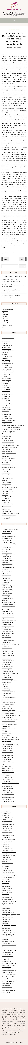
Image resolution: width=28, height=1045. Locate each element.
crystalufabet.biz (6, 409)
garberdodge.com (7, 832)
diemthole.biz (5, 894)
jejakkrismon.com (7, 892)
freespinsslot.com (7, 597)
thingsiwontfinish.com (8, 801)
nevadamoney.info (7, 937)
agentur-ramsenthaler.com (9, 681)
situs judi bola (5, 1014)
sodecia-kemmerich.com (9, 728)
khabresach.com (6, 985)
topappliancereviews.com (9, 979)
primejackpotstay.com (8, 788)
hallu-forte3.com (6, 954)
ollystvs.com (5, 646)
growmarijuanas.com (8, 617)
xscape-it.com (6, 438)
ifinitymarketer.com (7, 768)
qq (2, 327)
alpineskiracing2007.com (9, 963)
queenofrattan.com (7, 653)
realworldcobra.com (7, 666)
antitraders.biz (6, 434)
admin (19, 47)
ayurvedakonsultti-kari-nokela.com (11, 433)
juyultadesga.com (7, 451)
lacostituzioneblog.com (8, 496)
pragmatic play (5, 1016)
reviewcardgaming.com (8, 710)
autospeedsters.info (7, 670)
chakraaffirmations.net (8, 571)
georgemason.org (7, 531)
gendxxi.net (5, 686)
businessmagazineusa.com (9, 697)
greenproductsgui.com (8, 604)
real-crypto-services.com (9, 453)
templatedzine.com (7, 478)
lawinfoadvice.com (7, 480)
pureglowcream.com (8, 912)
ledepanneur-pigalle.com (9, 941)
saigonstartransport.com (9, 925)
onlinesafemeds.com (7, 371)
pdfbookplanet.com (7, 651)
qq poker (11, 1029)
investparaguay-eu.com (8, 458)
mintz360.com (6, 582)
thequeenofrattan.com (8, 655)
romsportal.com (6, 795)
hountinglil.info (6, 569)
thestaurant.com (6, 743)
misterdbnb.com (6, 733)
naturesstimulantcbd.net (9, 515)
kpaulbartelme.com (7, 717)
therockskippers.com (8, 958)
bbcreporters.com (7, 422)
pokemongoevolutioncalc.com (10, 783)
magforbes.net (6, 857)
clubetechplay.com (7, 757)
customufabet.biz (7, 403)
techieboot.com (6, 349)
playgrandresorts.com (8, 794)
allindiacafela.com (7, 961)
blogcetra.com (6, 642)
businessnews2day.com (8, 702)
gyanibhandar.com (7, 372)
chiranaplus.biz (6, 947)
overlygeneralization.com (9, 620)
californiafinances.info (8, 934)
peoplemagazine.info (8, 340)
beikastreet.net (6, 813)
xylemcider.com (6, 506)
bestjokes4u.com (6, 573)
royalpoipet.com (6, 741)
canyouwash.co (6, 343)
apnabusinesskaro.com (8, 990)
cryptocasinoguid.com (8, 423)
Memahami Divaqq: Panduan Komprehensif (14, 276)
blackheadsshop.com (8, 713)
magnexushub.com (7, 363)
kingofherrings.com (7, 903)
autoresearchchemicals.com (10, 989)
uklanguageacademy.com (9, 534)
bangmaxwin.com (7, 926)
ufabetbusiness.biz (7, 385)
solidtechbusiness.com (8, 708)
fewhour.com (5, 609)
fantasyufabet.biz (6, 380)
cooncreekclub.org (7, 819)
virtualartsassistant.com (8, 721)
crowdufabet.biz (6, 414)
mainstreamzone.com (8, 615)
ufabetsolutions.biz (7, 394)
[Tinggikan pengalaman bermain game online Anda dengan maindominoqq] (23, 259)
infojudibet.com (6, 549)
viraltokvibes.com (6, 854)
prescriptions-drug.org (8, 850)
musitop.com (5, 493)
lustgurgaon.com (6, 575)
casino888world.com (8, 732)
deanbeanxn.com (7, 553)
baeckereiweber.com (8, 338)
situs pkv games (5, 1012)
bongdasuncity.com (7, 593)
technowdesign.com (7, 444)
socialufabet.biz (6, 396)
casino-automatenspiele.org (9, 875)
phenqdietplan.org (7, 482)
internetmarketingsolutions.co (10, 644)
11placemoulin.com (7, 580)
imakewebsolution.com (8, 560)
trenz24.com (5, 883)
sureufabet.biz (6, 402)
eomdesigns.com (6, 682)
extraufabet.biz (6, 391)
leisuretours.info (6, 628)
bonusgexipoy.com (7, 753)
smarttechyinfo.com (7, 587)
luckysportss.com (7, 775)
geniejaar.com (6, 576)
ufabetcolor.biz (6, 389)
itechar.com (5, 352)
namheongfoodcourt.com (9, 950)
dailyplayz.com (6, 761)
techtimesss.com (6, 843)
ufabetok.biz (5, 411)
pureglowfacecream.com (9, 901)
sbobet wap (15, 1023)
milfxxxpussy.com (7, 489)
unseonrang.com (6, 639)
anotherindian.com (7, 504)
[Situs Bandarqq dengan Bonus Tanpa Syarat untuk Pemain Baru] (14, 7)
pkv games (10, 252)
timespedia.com (6, 890)
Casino (10, 29)
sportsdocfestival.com (8, 797)
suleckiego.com (6, 992)
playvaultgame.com (7, 792)
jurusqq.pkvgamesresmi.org (9, 1034)
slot (12, 1016)
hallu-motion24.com (7, 956)
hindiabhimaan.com (7, 983)
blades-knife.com (6, 659)
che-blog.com (6, 562)
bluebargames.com (7, 826)
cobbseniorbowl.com (8, 442)
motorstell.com (6, 846)
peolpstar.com (6, 837)
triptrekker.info (6, 684)
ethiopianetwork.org (7, 622)
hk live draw (5, 311)
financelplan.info (6, 545)
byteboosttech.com (7, 361)
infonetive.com (6, 928)
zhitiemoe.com (6, 500)
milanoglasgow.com (7, 952)
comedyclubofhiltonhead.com (10, 719)
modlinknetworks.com (8, 772)
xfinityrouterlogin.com (8, 976)
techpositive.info (6, 637)
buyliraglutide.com (7, 369)
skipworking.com (6, 885)
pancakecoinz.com (7, 564)
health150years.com (7, 848)
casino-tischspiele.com (8, 877)
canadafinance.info (7, 936)
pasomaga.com (6, 511)
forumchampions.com (8, 824)
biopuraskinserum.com (8, 932)
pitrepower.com (6, 967)
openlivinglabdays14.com (9, 431)
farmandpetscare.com (8, 631)
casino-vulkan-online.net (8, 965)
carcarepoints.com (7, 465)
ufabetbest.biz (6, 400)
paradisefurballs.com (7, 598)
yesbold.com (5, 354)
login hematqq (20, 1027)
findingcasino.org (6, 664)
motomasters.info (7, 688)
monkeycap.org (6, 859)
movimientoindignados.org (9, 487)
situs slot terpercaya (7, 309)
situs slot (19, 1014)
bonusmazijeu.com (7, 748)
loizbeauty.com (6, 886)
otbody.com (5, 879)
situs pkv (4, 316)
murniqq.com (8, 1025)
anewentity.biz (6, 906)
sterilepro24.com (6, 706)
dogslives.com (6, 649)
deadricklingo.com (7, 675)
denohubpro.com (7, 657)
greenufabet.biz (6, 387)
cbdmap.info (5, 551)
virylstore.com (6, 844)
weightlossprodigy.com (8, 586)
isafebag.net (5, 868)
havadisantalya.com (7, 345)
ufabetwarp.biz (6, 374)
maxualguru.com (6, 591)
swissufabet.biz (6, 383)
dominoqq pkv (19, 1008)
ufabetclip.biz (5, 376)
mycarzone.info (6, 690)
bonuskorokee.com (7, 752)
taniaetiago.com (6, 507)
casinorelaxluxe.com (7, 755)
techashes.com (6, 341)
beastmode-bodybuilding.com (10, 544)
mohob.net (5, 584)
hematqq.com (17, 1025)
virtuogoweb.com (7, 365)
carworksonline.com (7, 841)
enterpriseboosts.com (8, 872)
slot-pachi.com (6, 595)
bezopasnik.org (6, 921)
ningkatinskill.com (7, 475)
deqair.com (5, 471)
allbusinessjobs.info (7, 538)
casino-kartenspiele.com (8, 874)
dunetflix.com (5, 486)
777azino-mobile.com (8, 440)
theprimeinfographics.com (9, 722)
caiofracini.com (6, 635)
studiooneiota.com (7, 662)
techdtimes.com (6, 347)
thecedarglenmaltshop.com (10, 529)
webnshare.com (6, 618)
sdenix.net (4, 861)
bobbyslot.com (6, 578)
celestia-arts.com (6, 823)
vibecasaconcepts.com (8, 691)
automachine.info (7, 668)
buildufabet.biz (6, 416)
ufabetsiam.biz (6, 382)
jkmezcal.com (6, 735)
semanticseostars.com (8, 613)
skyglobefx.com (6, 677)
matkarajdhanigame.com (9, 555)
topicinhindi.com (6, 533)
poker (3, 313)
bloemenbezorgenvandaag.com (11, 914)
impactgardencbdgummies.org (10, 513)
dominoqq (5, 314)
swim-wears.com (6, 833)
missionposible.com (7, 972)
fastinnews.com (6, 764)
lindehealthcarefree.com (8, 536)
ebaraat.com (5, 358)
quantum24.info (6, 693)
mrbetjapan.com (6, 905)
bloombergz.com (7, 870)
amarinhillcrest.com (7, 863)
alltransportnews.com (8, 418)
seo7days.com (6, 910)
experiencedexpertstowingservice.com (12, 712)
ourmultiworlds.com (7, 817)
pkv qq (12, 1008)
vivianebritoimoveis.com (8, 855)
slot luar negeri (21, 1012)
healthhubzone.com (7, 356)
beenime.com (6, 726)
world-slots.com (6, 558)
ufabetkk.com (6, 895)
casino (4, 252)
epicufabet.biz (6, 407)
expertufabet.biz (6, 378)
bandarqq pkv (19, 1029)
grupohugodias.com (7, 469)
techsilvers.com (6, 473)
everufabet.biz (6, 413)
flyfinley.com (5, 565)
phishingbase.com (7, 785)
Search (23, 266)
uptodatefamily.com (7, 491)
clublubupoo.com (7, 746)
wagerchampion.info (7, 671)
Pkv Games (16, 29)
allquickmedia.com (7, 897)
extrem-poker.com (7, 462)
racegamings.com (7, 786)
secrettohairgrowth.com (8, 916)
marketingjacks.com (7, 978)
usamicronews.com (7, 779)
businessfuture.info (7, 547)
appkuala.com (6, 908)
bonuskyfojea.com (7, 750)
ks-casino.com (6, 464)
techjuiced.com (6, 360)
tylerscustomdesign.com (9, 839)
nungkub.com (6, 502)
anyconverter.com (7, 888)
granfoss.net (5, 959)
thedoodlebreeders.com (8, 467)
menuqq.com (5, 1008)
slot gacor (7, 1030)
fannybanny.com (6, 766)
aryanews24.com (6, 436)
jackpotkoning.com (7, 770)
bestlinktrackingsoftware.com (10, 744)
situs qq (13, 1010)
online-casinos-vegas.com (9, 974)
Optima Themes (18, 1042)
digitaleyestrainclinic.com (9, 970)
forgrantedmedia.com (8, 835)
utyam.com (5, 495)
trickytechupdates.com (8, 981)
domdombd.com (6, 759)
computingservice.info (8, 633)
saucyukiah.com (6, 812)
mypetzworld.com (7, 454)
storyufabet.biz (6, 405)
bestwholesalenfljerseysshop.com (11, 429)
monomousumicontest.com (10, 673)
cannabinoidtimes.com (8, 602)
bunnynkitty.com (6, 919)
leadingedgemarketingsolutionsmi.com (13, 425)
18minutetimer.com (7, 611)
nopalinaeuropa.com (8, 517)
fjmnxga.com (5, 923)
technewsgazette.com (8, 899)
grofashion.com (6, 781)
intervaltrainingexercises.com (10, 737)
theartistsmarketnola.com (9, 945)
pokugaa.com (6, 790)
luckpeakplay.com (7, 777)
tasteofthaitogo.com (7, 917)
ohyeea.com (5, 498)
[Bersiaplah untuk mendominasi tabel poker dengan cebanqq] (4, 259)
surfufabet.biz (5, 398)
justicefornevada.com (8, 626)
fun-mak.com (5, 730)
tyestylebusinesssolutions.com (10, 739)
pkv (3, 323)
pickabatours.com (7, 542)
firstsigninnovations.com (8, 830)
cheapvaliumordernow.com (9, 724)
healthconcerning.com (8, 606)
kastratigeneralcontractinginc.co (11, 427)
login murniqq (11, 1027)
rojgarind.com (6, 607)
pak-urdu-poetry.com (8, 640)
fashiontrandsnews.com (8, 420)
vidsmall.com (5, 701)
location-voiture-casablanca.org (11, 715)
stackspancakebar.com (8, 948)
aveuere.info (5, 600)
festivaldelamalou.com (8, 828)
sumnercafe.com (6, 484)
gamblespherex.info (7, 679)
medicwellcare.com (7, 699)
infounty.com (5, 456)
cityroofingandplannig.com (9, 447)
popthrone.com (6, 556)
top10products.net (7, 540)
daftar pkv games (7, 325)
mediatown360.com (7, 968)
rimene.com (5, 939)
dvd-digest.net (6, 943)
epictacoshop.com (7, 930)
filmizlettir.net (5, 815)
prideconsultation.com (8, 567)
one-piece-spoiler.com (8, 660)
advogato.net (5, 866)
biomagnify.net (6, 518)
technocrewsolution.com (9, 852)
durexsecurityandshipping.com (10, 445)
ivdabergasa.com (6, 449)
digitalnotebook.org (7, 589)
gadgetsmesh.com (7, 624)
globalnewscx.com (7, 648)
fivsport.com (5, 476)
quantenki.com (6, 695)
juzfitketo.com (6, 509)
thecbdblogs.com (7, 987)
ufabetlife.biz (5, 392)
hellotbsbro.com (6, 629)
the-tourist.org (6, 864)
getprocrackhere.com (8, 763)
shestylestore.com (7, 799)
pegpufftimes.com (7, 821)
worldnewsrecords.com (8, 704)
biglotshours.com (7, 367)
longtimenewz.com (7, 774)
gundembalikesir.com (8, 351)
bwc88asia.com (6, 460)
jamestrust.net (6, 881)
